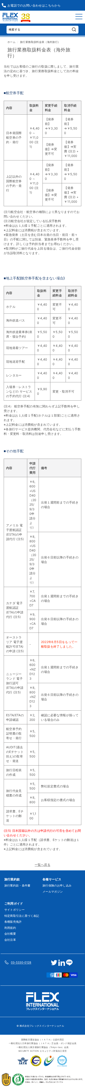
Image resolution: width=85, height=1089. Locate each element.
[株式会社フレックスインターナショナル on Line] (69, 962)
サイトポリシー (14, 909)
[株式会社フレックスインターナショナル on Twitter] (54, 962)
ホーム (11, 42)
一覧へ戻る (42, 864)
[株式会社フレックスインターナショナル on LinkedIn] (61, 962)
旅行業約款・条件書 (17, 885)
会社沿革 (10, 939)
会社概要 (10, 933)
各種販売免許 (13, 921)
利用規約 (10, 927)
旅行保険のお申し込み (57, 885)
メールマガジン (52, 891)
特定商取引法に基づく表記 (21, 915)
